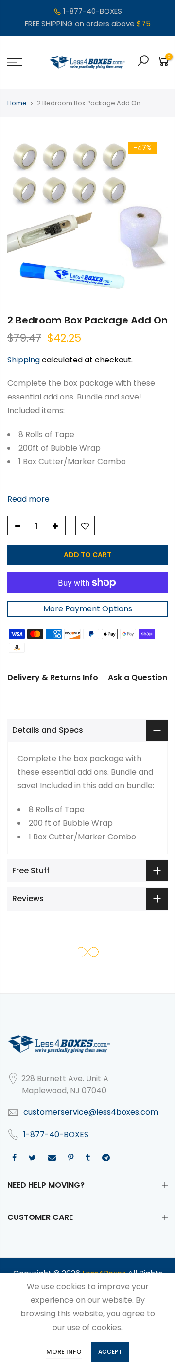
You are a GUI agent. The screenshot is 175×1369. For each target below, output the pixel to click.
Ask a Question (137, 677)
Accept (110, 1352)
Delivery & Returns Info (52, 677)
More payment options (87, 608)
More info (64, 1351)
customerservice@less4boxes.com (90, 1112)
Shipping (23, 359)
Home (17, 103)
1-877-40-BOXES (92, 11)
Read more (28, 498)
